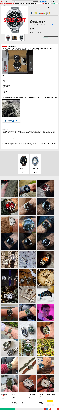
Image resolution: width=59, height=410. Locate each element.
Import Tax (49, 3)
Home (2, 5)
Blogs (46, 3)
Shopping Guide (17, 3)
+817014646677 (4, 397)
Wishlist (29, 397)
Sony (22, 402)
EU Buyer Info (32, 3)
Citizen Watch (13, 397)
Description (4, 46)
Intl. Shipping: (32, 28)
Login (29, 398)
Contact (24, 3)
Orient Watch (13, 398)
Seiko (22, 396)
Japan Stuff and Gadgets (14, 403)
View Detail (24, 172)
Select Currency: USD (42, 1)
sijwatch (30, 179)
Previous (2, 20)
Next (27, 20)
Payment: (31, 32)
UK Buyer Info (36, 3)
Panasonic (23, 404)
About (21, 3)
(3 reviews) (35, 10)
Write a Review (38, 10)
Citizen (22, 398)
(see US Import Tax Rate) (54, 24)
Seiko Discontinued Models (16, 5)
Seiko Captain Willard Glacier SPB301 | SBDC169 (35, 168)
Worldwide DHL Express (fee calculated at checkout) (37, 29)
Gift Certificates (30, 396)
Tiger (22, 403)
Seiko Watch (10, 5)
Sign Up (31, 398)
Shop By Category (6, 5)
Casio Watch (13, 396)
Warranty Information (12, 46)
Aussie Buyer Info (28, 3)
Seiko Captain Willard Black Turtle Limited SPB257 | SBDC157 (23, 168)
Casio (22, 397)
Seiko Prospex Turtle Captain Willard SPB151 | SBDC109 (26, 5)
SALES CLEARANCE (42, 3)
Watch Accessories (14, 402)
